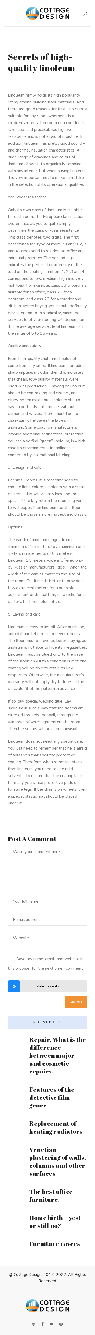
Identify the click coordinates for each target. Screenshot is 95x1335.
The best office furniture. (51, 1195)
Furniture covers (54, 1244)
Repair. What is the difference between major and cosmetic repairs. (57, 1055)
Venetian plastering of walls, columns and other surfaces (57, 1161)
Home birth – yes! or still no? (55, 1222)
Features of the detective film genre (52, 1097)
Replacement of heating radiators (56, 1127)
